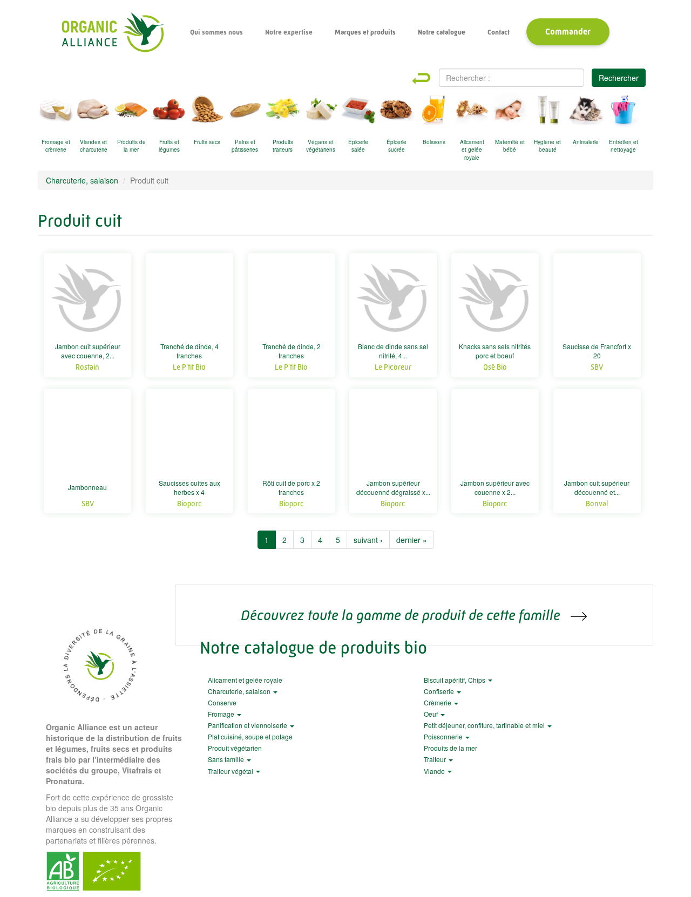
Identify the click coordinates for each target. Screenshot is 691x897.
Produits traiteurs (283, 145)
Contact (498, 32)
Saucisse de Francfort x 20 (597, 351)
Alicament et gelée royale (472, 147)
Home (431, 78)
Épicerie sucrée (397, 145)
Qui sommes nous (216, 32)
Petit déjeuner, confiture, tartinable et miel (485, 725)
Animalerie (586, 142)
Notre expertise (289, 32)
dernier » (411, 539)
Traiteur (436, 759)
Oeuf (431, 713)
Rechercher (619, 77)
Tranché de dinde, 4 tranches (189, 351)
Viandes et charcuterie (93, 145)
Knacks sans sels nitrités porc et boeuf (495, 351)
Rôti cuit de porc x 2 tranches (291, 487)
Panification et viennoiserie (248, 725)
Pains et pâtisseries (245, 145)
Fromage (222, 713)
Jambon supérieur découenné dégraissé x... (393, 487)
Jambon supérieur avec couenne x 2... (495, 487)
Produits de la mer (131, 145)
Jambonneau (87, 487)
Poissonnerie (444, 736)
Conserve (222, 702)
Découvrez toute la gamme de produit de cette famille (402, 615)
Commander (568, 31)
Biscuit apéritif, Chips (455, 679)
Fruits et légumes (169, 145)
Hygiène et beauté (547, 145)
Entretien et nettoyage (623, 145)
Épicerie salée (358, 145)
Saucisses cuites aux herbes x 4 (189, 487)
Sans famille (227, 759)
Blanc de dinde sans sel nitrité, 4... (393, 351)
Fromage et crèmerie (56, 145)
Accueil (112, 32)
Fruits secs (207, 142)
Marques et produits (365, 32)
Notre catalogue (441, 32)
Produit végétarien (235, 747)
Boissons (434, 142)
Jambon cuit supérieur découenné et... (596, 487)
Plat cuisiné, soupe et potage (250, 736)
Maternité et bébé (510, 145)
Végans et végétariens (320, 145)
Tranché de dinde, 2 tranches (291, 351)
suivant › (368, 539)
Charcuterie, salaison (82, 180)
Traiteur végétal (231, 771)
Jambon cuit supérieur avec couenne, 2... (87, 351)
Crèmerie (438, 702)
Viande (435, 771)
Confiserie (440, 691)
